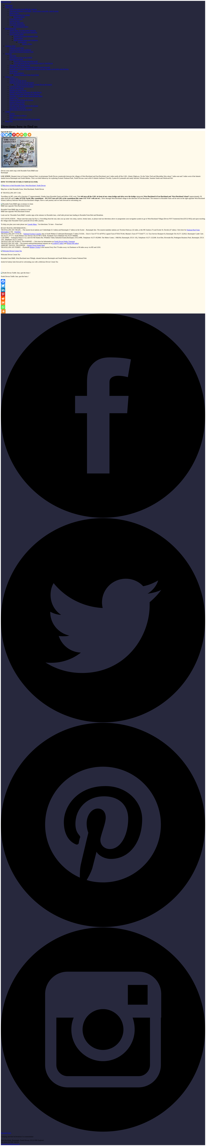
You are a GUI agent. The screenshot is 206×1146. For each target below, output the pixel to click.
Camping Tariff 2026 (16, 48)
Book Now (9, 121)
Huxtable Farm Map (16, 59)
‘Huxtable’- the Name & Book (19, 65)
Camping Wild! (10, 46)
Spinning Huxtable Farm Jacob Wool (26, 75)
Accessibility (22, 42)
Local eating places (15, 19)
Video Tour (9, 7)
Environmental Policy (21, 27)
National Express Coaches (32, 234)
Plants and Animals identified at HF (26, 61)
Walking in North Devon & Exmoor (21, 83)
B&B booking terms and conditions (26, 40)
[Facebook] (3, 135)
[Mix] (21, 135)
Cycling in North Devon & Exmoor (21, 86)
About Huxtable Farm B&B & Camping (23, 9)
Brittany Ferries (35, 247)
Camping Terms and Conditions (20, 50)
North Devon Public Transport (64, 241)
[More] (29, 135)
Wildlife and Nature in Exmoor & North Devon (25, 92)
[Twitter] (6, 135)
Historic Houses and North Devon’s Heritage (24, 94)
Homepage (9, 5)
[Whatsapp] (25, 135)
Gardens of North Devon (17, 81)
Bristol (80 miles (72, 243)
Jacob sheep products (16, 73)
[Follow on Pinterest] (103, 926)
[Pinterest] (14, 135)
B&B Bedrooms (10, 28)
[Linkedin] (10, 135)
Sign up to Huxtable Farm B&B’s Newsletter (24, 119)
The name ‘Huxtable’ (16, 23)
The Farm (8, 54)
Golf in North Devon (16, 88)
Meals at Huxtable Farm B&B (19, 15)
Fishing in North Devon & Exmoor (21, 100)
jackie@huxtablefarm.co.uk (10, 1144)
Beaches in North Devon (17, 90)
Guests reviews (14, 21)
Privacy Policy (27, 44)
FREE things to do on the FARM (20, 57)
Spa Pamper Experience (17, 108)
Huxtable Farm (6, 2)
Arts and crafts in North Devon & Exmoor (23, 106)
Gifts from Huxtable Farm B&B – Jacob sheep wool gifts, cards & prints (33, 11)
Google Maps (32, 224)
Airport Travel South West (36, 245)
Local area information (17, 25)
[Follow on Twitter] (103, 722)
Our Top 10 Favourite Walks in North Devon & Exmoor (33, 84)
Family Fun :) (14, 98)
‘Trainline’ (17, 232)
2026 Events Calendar (16, 104)
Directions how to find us (18, 115)
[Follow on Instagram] (103, 1131)
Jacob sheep (13, 71)
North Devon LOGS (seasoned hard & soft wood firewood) (29, 67)
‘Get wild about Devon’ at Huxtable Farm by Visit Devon (33, 63)
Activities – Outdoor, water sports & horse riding (25, 96)
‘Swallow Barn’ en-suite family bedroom (23, 32)
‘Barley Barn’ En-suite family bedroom (22, 30)
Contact (7, 112)
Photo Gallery (14, 13)
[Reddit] (18, 135)
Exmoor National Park (17, 102)
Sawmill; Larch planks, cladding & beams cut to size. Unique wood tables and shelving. (39, 69)
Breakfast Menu (19, 17)
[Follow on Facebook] (103, 517)
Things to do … (10, 77)
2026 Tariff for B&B (16, 34)
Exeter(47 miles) (58, 243)
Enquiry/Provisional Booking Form (26, 36)
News (11, 117)
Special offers (18, 38)
